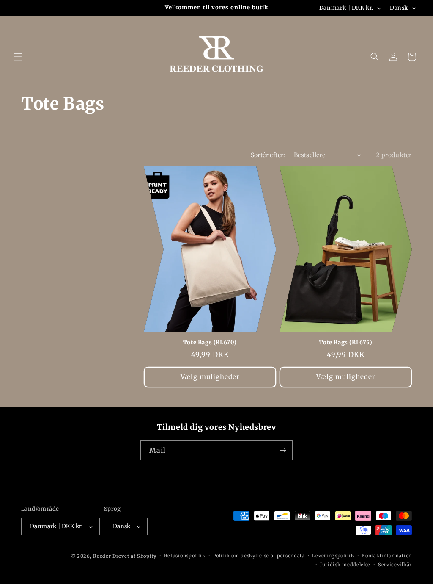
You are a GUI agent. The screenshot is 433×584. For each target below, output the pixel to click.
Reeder (102, 556)
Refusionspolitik (185, 556)
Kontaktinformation (387, 556)
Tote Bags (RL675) (345, 342)
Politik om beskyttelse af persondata (259, 556)
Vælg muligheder (210, 377)
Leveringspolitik (333, 556)
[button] (17, 56)
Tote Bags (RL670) (210, 342)
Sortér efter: (268, 155)
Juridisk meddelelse (345, 564)
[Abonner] (283, 450)
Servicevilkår (395, 564)
